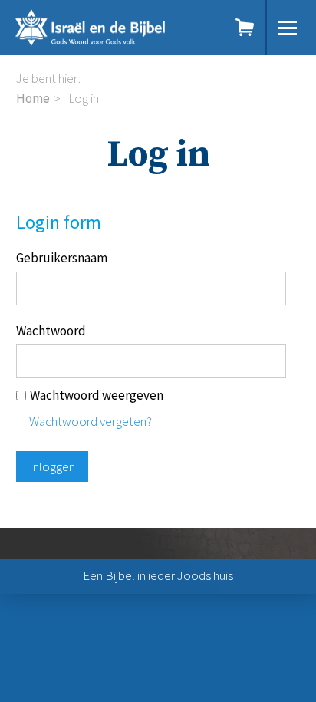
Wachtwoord (51, 330)
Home (33, 98)
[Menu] (287, 27)
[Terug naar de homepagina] (108, 27)
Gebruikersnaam (61, 257)
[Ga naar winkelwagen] (245, 27)
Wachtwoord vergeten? (90, 421)
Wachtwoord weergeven (96, 395)
